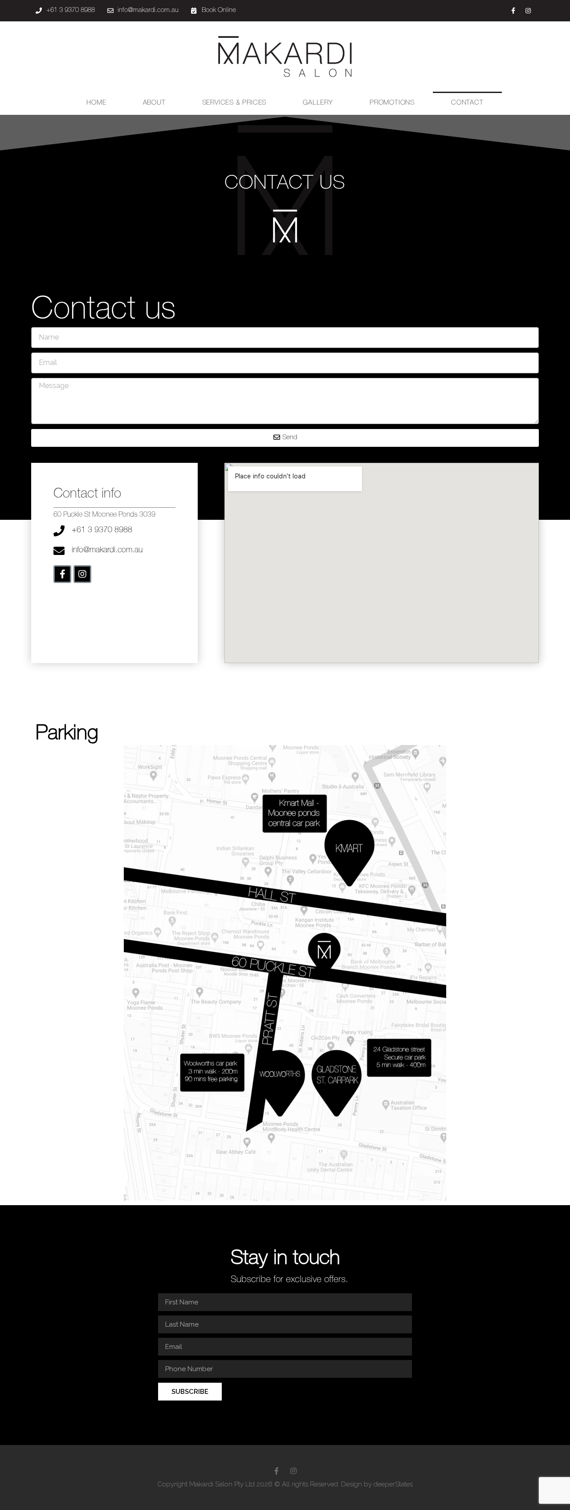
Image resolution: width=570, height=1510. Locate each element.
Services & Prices (234, 103)
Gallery (318, 103)
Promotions (392, 103)
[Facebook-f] (513, 10)
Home (96, 103)
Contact (467, 103)
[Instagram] (528, 10)
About (154, 103)
